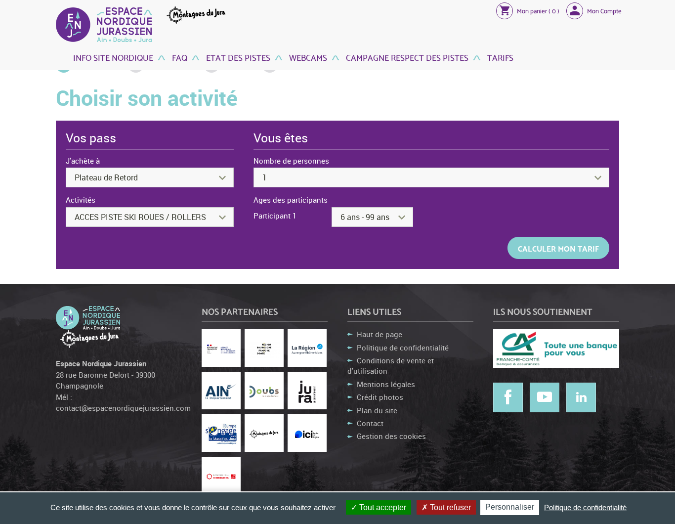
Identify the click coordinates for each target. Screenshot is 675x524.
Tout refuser (449, 507)
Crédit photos (380, 397)
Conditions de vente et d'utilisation (390, 365)
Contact (370, 423)
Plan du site (377, 410)
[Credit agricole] (556, 348)
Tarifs (499, 57)
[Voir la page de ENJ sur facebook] (508, 397)
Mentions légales (386, 384)
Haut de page (379, 334)
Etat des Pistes (237, 57)
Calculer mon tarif (558, 248)
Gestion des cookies (391, 436)
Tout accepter (381, 507)
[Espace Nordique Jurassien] (88, 317)
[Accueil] (104, 24)
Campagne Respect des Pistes (406, 57)
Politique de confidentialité (403, 347)
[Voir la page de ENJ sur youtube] (544, 397)
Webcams (307, 57)
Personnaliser (509, 507)
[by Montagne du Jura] (87, 338)
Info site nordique (113, 57)
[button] (527, 10)
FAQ (178, 57)
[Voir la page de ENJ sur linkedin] (581, 397)
